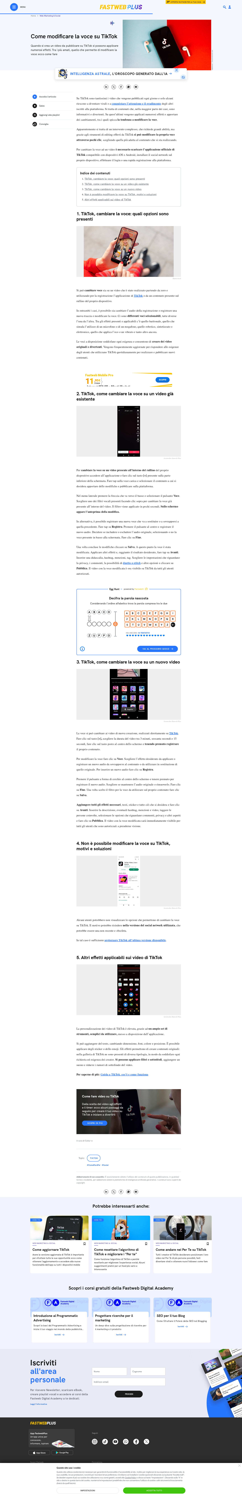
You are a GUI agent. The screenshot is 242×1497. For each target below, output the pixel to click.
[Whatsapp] (126, 1441)
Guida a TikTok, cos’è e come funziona (124, 1074)
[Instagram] (94, 1441)
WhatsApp (128, 87)
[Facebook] (136, 1441)
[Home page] (121, 7)
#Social (105, 1165)
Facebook (121, 87)
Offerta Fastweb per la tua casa (186, 2)
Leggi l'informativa (38, 1404)
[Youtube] (115, 1441)
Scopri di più (95, 1123)
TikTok (94, 1158)
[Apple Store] (39, 1452)
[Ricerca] (224, 7)
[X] (146, 1441)
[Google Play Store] (62, 1452)
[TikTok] (105, 1441)
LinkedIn (106, 87)
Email (136, 87)
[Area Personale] (229, 7)
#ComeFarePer (93, 1165)
